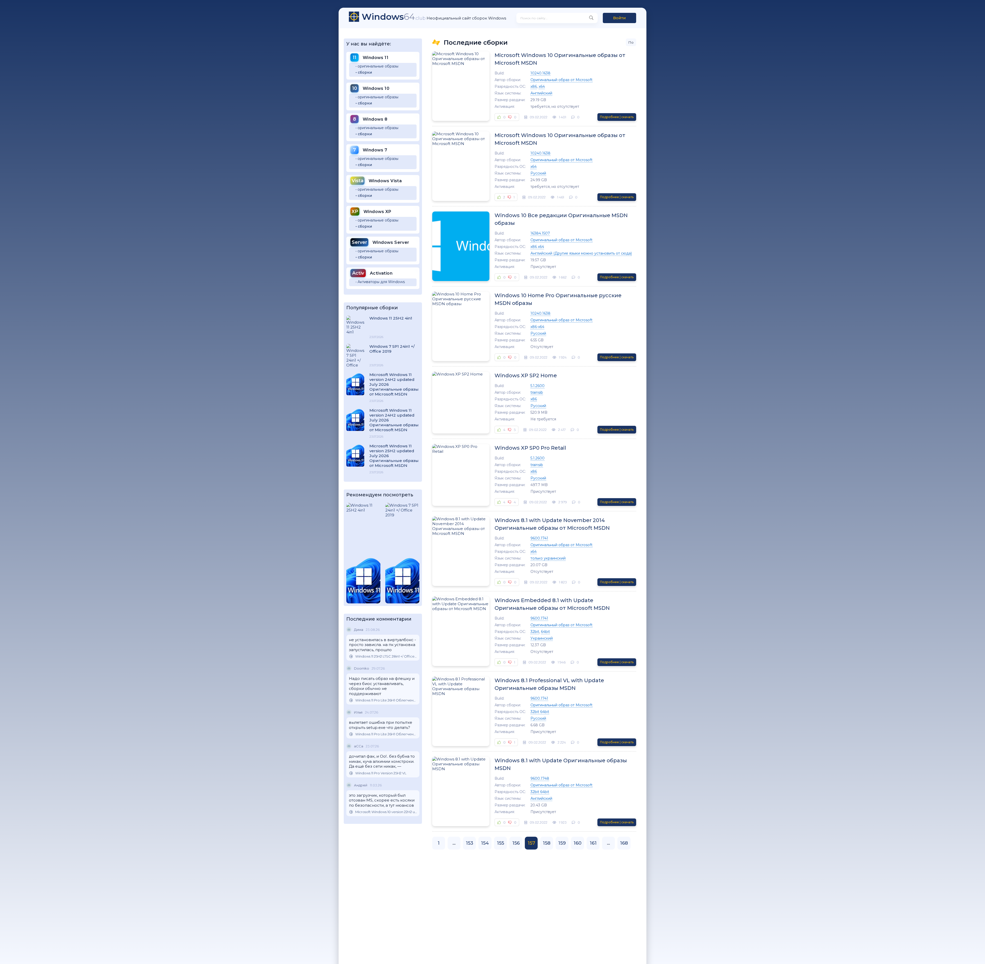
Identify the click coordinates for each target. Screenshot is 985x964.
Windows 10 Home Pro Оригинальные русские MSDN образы (558, 299)
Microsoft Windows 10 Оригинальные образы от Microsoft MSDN (560, 59)
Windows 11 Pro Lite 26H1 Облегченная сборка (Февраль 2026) (386, 700)
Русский (538, 173)
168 (624, 843)
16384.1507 (540, 233)
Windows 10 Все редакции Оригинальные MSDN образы (561, 219)
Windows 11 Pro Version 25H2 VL (380, 773)
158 (546, 843)
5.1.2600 (537, 385)
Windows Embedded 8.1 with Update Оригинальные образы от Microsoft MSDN (552, 604)
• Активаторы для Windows (380, 281)
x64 (542, 86)
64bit (545, 631)
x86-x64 (537, 326)
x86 (533, 86)
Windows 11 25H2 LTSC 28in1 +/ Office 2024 (386, 656)
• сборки (364, 72)
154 (485, 843)
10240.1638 (540, 73)
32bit (534, 631)
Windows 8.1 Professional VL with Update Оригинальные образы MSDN (549, 684)
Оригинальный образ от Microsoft (561, 80)
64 (394, 16)
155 (500, 843)
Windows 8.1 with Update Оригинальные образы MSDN (561, 764)
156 (516, 843)
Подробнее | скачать (617, 117)
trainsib (536, 392)
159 (562, 843)
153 (469, 843)
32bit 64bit (539, 711)
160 (578, 843)
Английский (541, 93)
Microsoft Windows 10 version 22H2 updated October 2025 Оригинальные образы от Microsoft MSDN (386, 812)
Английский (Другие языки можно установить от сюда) (581, 253)
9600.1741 (539, 538)
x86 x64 (537, 246)
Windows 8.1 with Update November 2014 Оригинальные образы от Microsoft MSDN (552, 524)
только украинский (548, 558)
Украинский (541, 638)
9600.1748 (539, 778)
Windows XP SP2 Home (526, 375)
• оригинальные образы (377, 66)
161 (593, 843)
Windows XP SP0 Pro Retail (530, 448)
